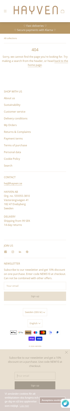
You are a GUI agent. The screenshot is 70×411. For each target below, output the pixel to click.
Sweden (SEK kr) (34, 312)
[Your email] (35, 286)
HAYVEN (38, 346)
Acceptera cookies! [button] (52, 400)
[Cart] (62, 11)
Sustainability (12, 105)
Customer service (14, 111)
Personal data (12, 152)
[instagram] (12, 251)
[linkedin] (19, 251)
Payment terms (13, 138)
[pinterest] (27, 251)
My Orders (10, 125)
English (34, 323)
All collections (10, 38)
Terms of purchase (15, 145)
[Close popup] (66, 352)
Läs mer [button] (24, 406)
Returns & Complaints (17, 132)
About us (9, 98)
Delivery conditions (16, 118)
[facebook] (5, 251)
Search (8, 165)
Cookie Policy (12, 159)
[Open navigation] (7, 11)
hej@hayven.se (13, 183)
